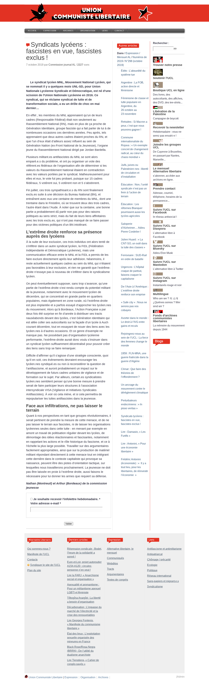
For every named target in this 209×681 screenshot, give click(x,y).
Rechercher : (161, 43)
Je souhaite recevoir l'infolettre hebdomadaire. (66, 499)
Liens (105, 31)
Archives (68, 31)
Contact (119, 31)
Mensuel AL (124, 57)
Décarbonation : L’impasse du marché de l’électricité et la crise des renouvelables (84, 611)
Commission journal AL (61, 64)
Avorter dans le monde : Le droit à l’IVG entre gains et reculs (134, 322)
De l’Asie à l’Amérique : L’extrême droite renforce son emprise (134, 290)
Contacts (32, 559)
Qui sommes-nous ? (38, 548)
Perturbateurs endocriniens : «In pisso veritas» (131, 404)
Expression (49, 31)
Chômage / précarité (159, 559)
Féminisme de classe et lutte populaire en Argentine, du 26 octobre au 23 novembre (134, 106)
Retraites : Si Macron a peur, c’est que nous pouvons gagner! (134, 125)
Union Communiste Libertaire (46, 677)
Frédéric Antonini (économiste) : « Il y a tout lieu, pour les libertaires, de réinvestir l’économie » (134, 467)
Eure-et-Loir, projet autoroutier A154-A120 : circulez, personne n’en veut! (84, 566)
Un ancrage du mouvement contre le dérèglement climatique (134, 388)
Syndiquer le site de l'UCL (45, 565)
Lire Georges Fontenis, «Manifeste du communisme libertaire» (83, 624)
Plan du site (34, 570)
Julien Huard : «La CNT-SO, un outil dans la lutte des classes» (134, 243)
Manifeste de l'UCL (38, 554)
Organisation (87, 31)
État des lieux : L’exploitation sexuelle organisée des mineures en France (83, 637)
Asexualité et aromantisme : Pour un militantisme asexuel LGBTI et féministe (84, 588)
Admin (181, 676)
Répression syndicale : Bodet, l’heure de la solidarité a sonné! (84, 552)
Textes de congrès (117, 579)
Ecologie (152, 565)
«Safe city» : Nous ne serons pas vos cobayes (134, 306)
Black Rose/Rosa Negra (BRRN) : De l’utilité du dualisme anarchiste (81, 651)
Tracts (110, 569)
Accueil (32, 31)
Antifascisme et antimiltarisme (164, 548)
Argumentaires (115, 574)
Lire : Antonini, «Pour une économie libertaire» (133, 447)
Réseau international (159, 575)
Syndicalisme (155, 586)
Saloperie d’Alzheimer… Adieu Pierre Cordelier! (133, 227)
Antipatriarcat (154, 554)
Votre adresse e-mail (45, 503)
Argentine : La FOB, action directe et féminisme (132, 86)
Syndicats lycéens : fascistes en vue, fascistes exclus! (132, 420)
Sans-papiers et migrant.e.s (163, 581)
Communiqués (115, 558)
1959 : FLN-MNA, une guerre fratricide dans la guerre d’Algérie (134, 357)
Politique (152, 570)
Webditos (112, 563)
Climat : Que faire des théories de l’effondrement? (133, 373)
